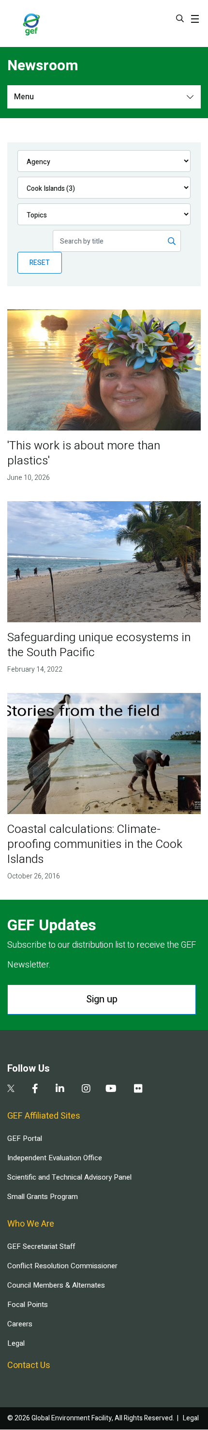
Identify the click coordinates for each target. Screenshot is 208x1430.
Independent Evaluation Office (54, 1158)
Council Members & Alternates (56, 1285)
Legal (16, 1343)
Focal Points (27, 1304)
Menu (24, 97)
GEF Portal (24, 1138)
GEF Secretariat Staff (41, 1246)
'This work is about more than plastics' (83, 453)
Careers (19, 1324)
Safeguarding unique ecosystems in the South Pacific (99, 645)
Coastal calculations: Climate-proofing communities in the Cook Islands (94, 844)
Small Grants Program (42, 1196)
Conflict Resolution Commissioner (62, 1266)
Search (180, 18)
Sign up (102, 999)
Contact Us (28, 1365)
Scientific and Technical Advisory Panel (69, 1177)
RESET (40, 263)
